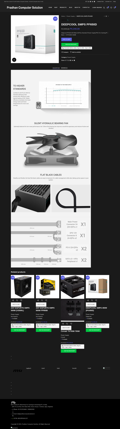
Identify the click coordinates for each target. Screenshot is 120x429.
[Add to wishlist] (21, 300)
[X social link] (88, 1)
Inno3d (74, 368)
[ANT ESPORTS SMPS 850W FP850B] (47, 286)
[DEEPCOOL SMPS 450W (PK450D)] (97, 286)
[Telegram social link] (94, 1)
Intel (58, 368)
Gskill (89, 368)
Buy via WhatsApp (19, 330)
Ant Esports (14, 316)
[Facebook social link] (86, 1)
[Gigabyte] (110, 374)
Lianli (43, 368)
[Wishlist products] (111, 7)
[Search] (104, 7)
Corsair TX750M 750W (70, 331)
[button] (10, 39)
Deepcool (88, 316)
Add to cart (66, 39)
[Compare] (13, 300)
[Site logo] (24, 7)
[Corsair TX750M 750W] (72, 286)
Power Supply (15, 314)
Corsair (63, 337)
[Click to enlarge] (14, 60)
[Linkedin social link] (92, 1)
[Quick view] (17, 300)
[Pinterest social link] (90, 1)
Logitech (28, 368)
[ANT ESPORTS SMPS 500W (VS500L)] (22, 286)
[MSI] (17, 370)
